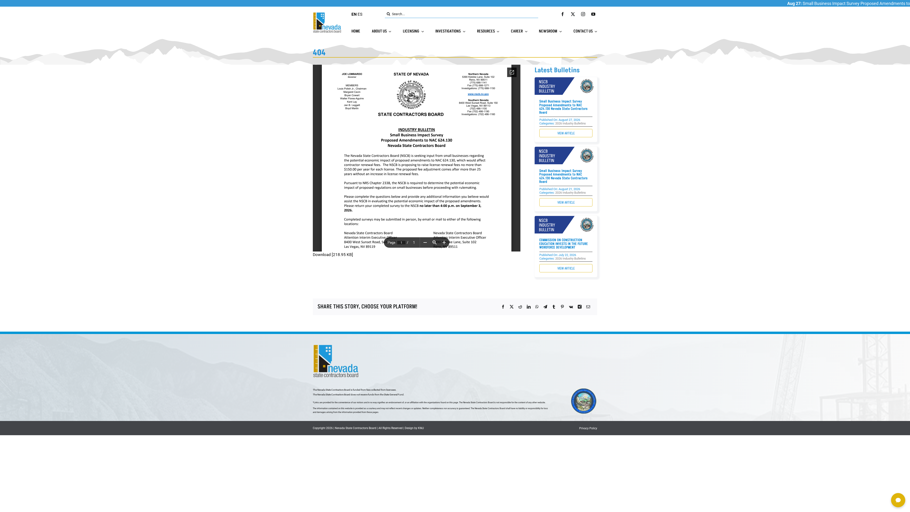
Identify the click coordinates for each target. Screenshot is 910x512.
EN (354, 14)
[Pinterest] (562, 307)
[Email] (588, 307)
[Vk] (571, 307)
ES (360, 14)
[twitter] (573, 14)
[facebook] (563, 14)
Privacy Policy (588, 428)
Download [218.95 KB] (333, 254)
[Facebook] (503, 307)
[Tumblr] (554, 307)
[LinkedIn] (528, 307)
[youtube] (593, 14)
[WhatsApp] (537, 307)
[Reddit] (520, 307)
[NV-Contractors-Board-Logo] (327, 13)
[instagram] (583, 14)
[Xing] (579, 307)
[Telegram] (545, 307)
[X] (511, 307)
